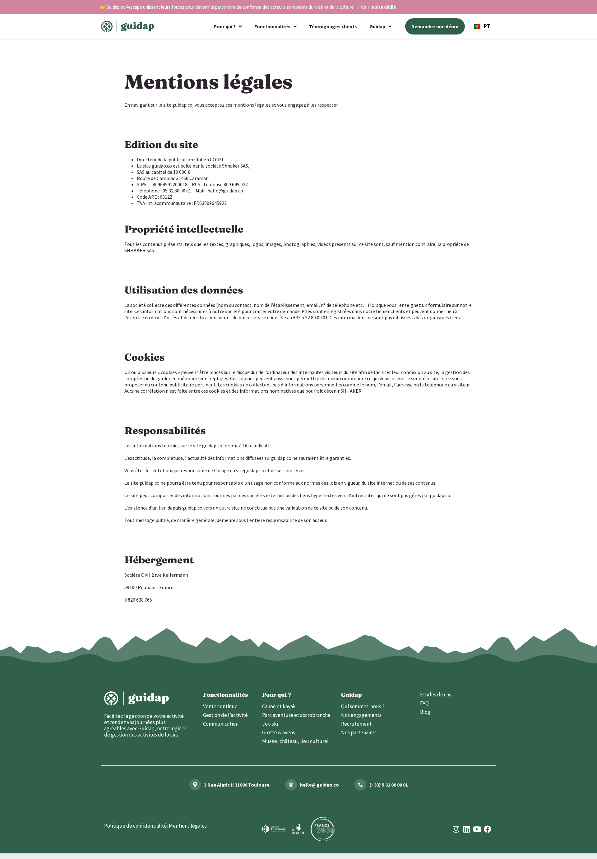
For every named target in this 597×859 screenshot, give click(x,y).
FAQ (424, 703)
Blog (425, 712)
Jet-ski (270, 723)
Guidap (377, 26)
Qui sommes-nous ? (363, 706)
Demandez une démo (435, 26)
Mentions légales (188, 825)
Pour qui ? (225, 26)
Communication (220, 723)
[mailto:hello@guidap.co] (291, 785)
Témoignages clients (333, 26)
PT (487, 26)
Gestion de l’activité (225, 715)
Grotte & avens (278, 732)
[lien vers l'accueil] (136, 698)
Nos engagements (361, 715)
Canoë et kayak (279, 706)
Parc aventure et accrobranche (296, 715)
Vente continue (220, 706)
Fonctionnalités (272, 26)
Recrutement (356, 723)
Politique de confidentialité (135, 825)
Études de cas (435, 694)
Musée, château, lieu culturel (295, 741)
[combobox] (482, 26)
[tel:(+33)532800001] (360, 785)
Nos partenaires (359, 732)
